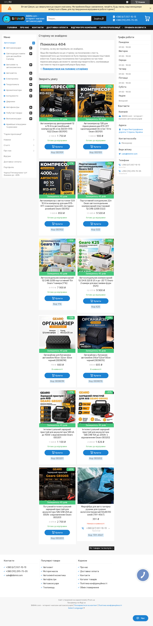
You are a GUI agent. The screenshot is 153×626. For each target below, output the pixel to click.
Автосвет (48, 567)
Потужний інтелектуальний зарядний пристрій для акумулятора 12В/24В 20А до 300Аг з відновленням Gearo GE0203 (57, 512)
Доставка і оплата (57, 27)
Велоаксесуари (13, 118)
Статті (7, 145)
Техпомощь (49, 587)
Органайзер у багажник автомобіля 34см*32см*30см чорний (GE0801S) (95, 358)
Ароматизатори (14, 90)
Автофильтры (12, 107)
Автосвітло (11, 73)
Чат (143, 618)
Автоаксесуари (13, 48)
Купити (59, 147)
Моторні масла (50, 571)
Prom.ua (91, 600)
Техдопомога (12, 84)
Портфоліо (9, 167)
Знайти (98, 18)
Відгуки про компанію (84, 27)
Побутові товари (14, 113)
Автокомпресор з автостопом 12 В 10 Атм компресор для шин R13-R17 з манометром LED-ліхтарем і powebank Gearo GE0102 (57, 204)
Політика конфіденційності (93, 583)
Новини (7, 140)
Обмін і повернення (89, 587)
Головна (12, 27)
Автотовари (10, 43)
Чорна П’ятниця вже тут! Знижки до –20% (15, 174)
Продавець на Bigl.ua (76, 603)
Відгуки (7, 156)
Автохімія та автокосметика (13, 66)
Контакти (37, 27)
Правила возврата (135, 27)
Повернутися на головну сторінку (65, 68)
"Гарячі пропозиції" (13, 134)
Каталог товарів (88, 579)
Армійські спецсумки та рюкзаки (16, 125)
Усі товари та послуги (100, 548)
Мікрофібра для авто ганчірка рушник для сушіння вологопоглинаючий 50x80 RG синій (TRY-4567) (96, 510)
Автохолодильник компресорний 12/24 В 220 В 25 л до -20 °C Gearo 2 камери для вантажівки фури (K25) (95, 282)
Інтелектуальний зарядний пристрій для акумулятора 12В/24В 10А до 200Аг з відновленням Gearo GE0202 (95, 433)
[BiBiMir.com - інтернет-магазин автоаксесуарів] (13, 18)
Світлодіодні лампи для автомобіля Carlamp (15, 56)
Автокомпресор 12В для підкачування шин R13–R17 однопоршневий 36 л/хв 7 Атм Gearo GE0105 (96, 127)
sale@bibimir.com (129, 154)
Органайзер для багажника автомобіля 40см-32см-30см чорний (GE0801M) (57, 358)
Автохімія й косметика (54, 575)
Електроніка (12, 79)
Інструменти (12, 96)
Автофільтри (49, 579)
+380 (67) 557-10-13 (16, 567)
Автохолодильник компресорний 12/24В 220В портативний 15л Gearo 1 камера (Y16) (57, 281)
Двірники (10, 101)
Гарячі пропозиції (110, 27)
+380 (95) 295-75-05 (17, 571)
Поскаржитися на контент (85, 605)
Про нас (24, 27)
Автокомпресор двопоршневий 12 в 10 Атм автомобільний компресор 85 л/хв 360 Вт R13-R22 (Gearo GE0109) (57, 127)
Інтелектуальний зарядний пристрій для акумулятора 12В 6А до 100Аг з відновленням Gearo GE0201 (57, 433)
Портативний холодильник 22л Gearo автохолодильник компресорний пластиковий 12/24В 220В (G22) (95, 204)
